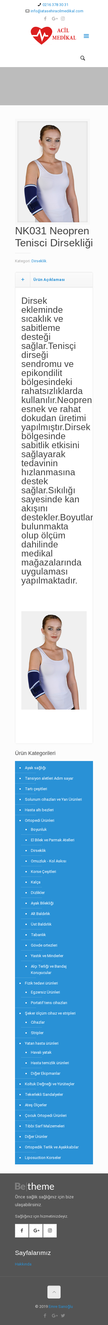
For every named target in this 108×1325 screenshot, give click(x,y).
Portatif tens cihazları (49, 1002)
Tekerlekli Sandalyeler (44, 1094)
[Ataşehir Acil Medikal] (54, 37)
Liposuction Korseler (43, 1157)
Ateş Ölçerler (36, 1105)
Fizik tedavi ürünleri (41, 983)
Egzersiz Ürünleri (45, 992)
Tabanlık (38, 934)
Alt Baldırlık (40, 913)
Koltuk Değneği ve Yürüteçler (49, 1084)
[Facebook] (45, 18)
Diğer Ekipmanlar (45, 1073)
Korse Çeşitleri (43, 871)
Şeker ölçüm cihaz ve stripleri (50, 1013)
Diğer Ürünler (36, 1136)
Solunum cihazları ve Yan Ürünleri (53, 799)
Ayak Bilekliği (42, 903)
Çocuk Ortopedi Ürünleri (46, 1115)
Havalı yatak (41, 1052)
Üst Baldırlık (41, 924)
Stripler (37, 1033)
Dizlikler (38, 892)
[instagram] (63, 18)
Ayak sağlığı (35, 768)
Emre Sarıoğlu (61, 1306)
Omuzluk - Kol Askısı (48, 861)
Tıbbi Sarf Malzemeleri (44, 1126)
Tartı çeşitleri (36, 789)
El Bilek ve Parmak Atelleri (52, 840)
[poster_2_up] (52, 174)
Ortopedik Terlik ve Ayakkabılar (52, 1147)
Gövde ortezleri (44, 945)
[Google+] (54, 18)
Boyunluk (39, 829)
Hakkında (23, 1264)
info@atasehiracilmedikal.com (57, 11)
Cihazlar (38, 1022)
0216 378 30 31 (55, 4)
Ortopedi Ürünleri (39, 820)
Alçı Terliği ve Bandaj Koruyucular (49, 969)
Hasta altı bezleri (39, 810)
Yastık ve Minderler (47, 956)
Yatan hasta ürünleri (41, 1043)
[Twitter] (63, 1315)
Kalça (35, 882)
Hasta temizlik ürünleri (50, 1063)
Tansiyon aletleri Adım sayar (49, 778)
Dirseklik (39, 261)
